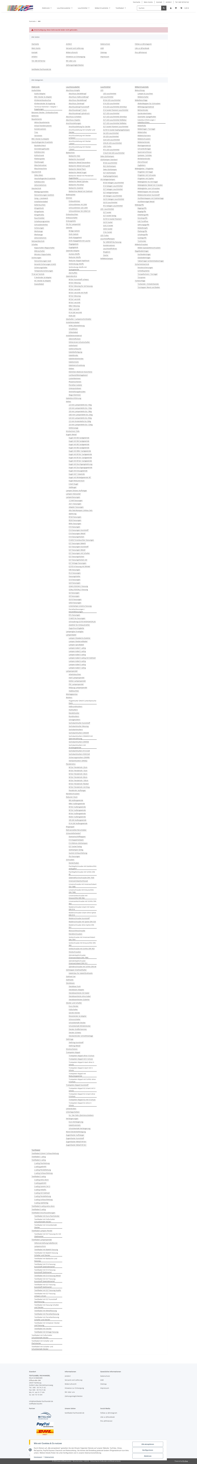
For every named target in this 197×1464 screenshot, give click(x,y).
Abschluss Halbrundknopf (79, 97)
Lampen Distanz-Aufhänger (76, 490)
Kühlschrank (39, 155)
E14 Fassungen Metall (77, 533)
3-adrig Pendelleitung (42, 1196)
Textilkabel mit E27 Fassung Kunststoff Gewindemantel (44, 1280)
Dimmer (69, 198)
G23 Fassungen (74, 583)
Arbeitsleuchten (75, 674)
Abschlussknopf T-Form (78, 110)
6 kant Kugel (73, 484)
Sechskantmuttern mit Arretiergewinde (77, 746)
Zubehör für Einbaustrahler (79, 625)
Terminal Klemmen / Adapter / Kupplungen (46, 108)
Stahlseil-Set (70, 976)
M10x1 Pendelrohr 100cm (78, 780)
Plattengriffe (142, 231)
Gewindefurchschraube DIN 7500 (81, 878)
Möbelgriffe (139, 205)
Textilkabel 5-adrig (39, 1209)
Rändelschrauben (73, 794)
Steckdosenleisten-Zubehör (79, 999)
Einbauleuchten (72, 214)
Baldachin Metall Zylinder (78, 181)
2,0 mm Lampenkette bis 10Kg (80, 405)
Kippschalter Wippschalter (44, 248)
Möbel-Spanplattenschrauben (149, 248)
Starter (105, 255)
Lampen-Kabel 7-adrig (77, 668)
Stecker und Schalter (74, 1003)
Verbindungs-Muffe (76, 264)
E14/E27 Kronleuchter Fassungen (81, 540)
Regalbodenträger (142, 251)
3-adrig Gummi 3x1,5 (42, 1186)
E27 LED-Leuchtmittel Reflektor (115, 120)
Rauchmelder (39, 218)
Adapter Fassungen (76, 507)
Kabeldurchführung (73, 398)
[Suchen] (163, 8)
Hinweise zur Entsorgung (75, 57)
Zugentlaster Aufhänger (75, 1135)
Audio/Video (36, 90)
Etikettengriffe (143, 215)
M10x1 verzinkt (74, 289)
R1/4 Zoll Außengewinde (78, 823)
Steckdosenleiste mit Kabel (79, 993)
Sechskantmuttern (76, 729)
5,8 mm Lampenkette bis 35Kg (80, 418)
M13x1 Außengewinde (77, 810)
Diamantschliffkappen (77, 836)
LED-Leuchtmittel (109, 93)
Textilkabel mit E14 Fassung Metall (47, 1276)
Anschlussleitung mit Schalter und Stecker (82, 131)
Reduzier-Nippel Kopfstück (79, 260)
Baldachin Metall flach (77, 169)
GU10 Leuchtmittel (110, 202)
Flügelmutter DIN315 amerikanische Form (82, 702)
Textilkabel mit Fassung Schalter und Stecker (46, 1306)
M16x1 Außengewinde (77, 813)
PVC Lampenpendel (76, 684)
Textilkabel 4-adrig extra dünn (43, 1206)
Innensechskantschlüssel (78, 881)
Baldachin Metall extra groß (79, 166)
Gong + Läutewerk (41, 198)
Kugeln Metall (71, 434)
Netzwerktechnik (38, 241)
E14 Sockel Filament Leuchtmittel (115, 110)
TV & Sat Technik (38, 274)
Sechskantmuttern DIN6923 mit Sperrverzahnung (81, 737)
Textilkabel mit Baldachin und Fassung (45, 1259)
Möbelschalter (143, 97)
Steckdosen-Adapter (76, 990)
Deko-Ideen (38, 175)
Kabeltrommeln (75, 1125)
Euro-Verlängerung (76, 1122)
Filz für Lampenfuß (73, 224)
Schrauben (70, 860)
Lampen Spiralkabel (76, 645)
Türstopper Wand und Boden (149, 287)
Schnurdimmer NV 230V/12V (79, 211)
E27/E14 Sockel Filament (112, 219)
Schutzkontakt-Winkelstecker (80, 1026)
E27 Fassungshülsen (76, 556)
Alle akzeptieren (147, 1444)
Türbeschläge (140, 281)
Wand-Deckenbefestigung (76, 1132)
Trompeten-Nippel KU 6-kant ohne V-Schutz (82, 1095)
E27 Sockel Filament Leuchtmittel (115, 126)
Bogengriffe (142, 208)
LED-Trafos (107, 146)
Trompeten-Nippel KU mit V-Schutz (82, 1100)
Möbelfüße (142, 126)
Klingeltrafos (39, 215)
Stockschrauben (75, 952)
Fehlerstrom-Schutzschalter (79, 342)
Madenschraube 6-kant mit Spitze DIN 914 (82, 908)
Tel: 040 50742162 (182, 2)
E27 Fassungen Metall (77, 550)
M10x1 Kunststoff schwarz (79, 279)
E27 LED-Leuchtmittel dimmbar (115, 117)
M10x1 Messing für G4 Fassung (81, 286)
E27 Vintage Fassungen (77, 563)
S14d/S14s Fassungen (77, 618)
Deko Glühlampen (107, 156)
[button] (170, 8)
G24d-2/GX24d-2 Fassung (78, 586)
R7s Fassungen (74, 615)
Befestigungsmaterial (146, 107)
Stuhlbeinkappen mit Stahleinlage (151, 198)
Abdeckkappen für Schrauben (149, 103)
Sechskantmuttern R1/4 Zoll (79, 751)
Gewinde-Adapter (72, 251)
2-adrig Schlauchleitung (43, 1173)
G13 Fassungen (74, 580)
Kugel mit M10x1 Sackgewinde (80, 454)
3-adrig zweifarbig (41, 1203)
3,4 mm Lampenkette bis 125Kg (81, 424)
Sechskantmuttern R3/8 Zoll (79, 754)
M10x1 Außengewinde (77, 807)
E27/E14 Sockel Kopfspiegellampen (116, 130)
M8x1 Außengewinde (77, 803)
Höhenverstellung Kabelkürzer (46, 1243)
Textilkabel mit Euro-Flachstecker (47, 1216)
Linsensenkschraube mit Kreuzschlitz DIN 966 (78, 896)
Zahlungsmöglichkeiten (75, 65)
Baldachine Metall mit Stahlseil (80, 191)
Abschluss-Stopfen (73, 120)
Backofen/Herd (40, 145)
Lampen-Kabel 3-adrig (77, 654)
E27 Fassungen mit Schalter (79, 553)
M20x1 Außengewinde (77, 817)
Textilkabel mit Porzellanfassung (46, 1314)
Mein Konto (148, 2)
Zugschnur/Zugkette (76, 628)
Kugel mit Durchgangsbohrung (80, 464)
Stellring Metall (74, 1046)
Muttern (69, 697)
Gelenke (69, 227)
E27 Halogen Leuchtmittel (113, 189)
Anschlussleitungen (73, 123)
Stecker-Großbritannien (78, 1029)
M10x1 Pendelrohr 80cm (78, 777)
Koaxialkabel (39, 284)
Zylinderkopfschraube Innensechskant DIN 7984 (78, 956)
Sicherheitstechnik (142, 264)
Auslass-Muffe (74, 254)
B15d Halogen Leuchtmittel (113, 183)
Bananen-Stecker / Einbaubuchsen (45, 112)
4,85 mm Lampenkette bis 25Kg (81, 415)
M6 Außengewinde (76, 800)
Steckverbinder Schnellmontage (81, 1036)
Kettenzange (73, 428)
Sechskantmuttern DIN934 (79, 742)
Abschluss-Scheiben (73, 117)
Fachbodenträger (144, 254)
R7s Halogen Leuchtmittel (113, 206)
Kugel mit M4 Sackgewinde (79, 441)
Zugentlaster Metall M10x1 (76, 1142)
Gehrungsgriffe (143, 225)
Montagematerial (144, 145)
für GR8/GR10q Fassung (112, 242)
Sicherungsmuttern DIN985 (79, 757)
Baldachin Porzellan (76, 185)
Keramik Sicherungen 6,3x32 (45, 264)
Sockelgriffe (142, 238)
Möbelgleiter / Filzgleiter (144, 168)
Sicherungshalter (40, 267)
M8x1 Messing (74, 306)
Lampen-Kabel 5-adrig (77, 664)
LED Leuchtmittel (106, 97)
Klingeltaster (39, 211)
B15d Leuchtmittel (110, 163)
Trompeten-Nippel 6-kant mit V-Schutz (81, 1069)
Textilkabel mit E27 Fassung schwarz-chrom (44, 1294)
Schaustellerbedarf (73, 833)
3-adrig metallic (40, 1190)
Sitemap (103, 52)
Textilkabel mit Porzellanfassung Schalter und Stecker (46, 1318)
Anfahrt (169, 2)
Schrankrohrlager (144, 149)
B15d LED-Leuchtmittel (112, 100)
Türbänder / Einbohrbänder (148, 284)
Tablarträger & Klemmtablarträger (151, 261)
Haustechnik (36, 172)
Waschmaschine (40, 168)
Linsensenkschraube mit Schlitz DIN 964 (82, 902)
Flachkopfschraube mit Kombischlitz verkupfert (82, 867)
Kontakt (159, 2)
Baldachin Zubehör (76, 188)
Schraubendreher (41, 225)
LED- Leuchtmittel (107, 209)
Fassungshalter (74, 576)
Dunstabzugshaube (41, 149)
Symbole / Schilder (145, 155)
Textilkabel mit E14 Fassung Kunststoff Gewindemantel (44, 1265)
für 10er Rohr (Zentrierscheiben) (81, 1115)
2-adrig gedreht (40, 1166)
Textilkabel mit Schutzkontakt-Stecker (45, 1226)
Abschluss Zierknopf (76, 103)
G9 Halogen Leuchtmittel (112, 196)
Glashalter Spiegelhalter (147, 117)
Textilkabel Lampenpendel (42, 1240)
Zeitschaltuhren (40, 185)
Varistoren (38, 135)
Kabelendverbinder (76, 358)
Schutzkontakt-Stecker (77, 1023)
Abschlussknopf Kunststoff (79, 107)
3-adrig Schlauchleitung (43, 1199)
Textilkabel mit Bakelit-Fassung (46, 1249)
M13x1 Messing (75, 296)
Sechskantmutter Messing (79, 726)
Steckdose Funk (74, 986)
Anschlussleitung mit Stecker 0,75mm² (80, 136)
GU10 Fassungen (75, 599)
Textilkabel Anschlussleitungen (43, 1213)
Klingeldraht (39, 208)
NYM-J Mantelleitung (77, 326)
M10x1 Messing (75, 283)
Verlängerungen (72, 1118)
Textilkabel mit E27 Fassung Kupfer (47, 1290)
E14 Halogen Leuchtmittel (113, 186)
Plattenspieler (39, 159)
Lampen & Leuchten (145, 93)
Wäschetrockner (40, 165)
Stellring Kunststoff (76, 1042)
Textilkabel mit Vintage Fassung (46, 1332)
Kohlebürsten (39, 152)
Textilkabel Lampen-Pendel (42, 1231)
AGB (102, 48)
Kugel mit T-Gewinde (77, 474)
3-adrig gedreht (40, 1183)
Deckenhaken (74, 863)
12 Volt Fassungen (76, 500)
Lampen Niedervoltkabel (78, 641)
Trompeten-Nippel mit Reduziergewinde (77, 1074)
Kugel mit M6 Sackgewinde (79, 448)
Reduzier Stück (71, 797)
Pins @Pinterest (141, 52)
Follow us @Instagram (143, 44)
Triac (36, 132)
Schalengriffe (143, 234)
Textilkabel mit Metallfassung (45, 1311)
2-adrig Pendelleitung (42, 1170)
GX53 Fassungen (75, 603)
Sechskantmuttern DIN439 (79, 733)
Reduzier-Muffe (75, 257)
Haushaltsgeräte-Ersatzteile (42, 142)
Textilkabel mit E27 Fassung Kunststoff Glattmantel (44, 1285)
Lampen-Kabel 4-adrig (77, 661)
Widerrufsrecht (72, 52)
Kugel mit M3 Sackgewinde (79, 438)
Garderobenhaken (145, 113)
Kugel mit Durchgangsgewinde (80, 467)
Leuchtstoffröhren (110, 249)
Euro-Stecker (73, 1006)
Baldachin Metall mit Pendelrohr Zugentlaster (81, 177)
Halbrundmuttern (75, 706)
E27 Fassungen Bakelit (77, 543)
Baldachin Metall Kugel (77, 172)
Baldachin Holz (74, 156)
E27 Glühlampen (109, 173)
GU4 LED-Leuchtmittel (111, 140)
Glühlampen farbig (76, 850)
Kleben (71, 368)
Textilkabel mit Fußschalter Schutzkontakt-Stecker (44, 1220)
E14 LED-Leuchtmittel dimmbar (115, 107)
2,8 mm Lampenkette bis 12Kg (80, 408)
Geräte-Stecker (74, 1013)
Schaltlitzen (73, 329)
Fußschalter (73, 1009)
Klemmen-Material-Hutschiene (80, 372)
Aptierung (72, 514)
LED (101, 90)
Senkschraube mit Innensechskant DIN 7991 (82, 938)
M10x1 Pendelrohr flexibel (79, 784)
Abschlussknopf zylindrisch (79, 113)
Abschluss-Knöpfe (73, 90)
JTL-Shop (185, 1461)
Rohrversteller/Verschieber (76, 830)
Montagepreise (72, 694)
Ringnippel (70, 827)
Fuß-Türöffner (143, 221)
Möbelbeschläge (141, 100)
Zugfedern (142, 165)
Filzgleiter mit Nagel (145, 172)
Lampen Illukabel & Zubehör (79, 638)
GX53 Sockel (107, 229)
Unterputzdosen (75, 388)
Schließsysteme (143, 271)
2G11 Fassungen (75, 504)
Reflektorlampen (106, 258)
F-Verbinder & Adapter (43, 277)
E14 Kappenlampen (76, 840)
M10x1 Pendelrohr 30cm (78, 774)
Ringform (106, 252)
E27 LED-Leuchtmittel (111, 113)
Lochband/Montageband (78, 375)
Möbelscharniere (144, 135)
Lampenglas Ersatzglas (74, 631)
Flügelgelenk (73, 244)
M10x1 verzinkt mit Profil (78, 293)
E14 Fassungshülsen (76, 537)
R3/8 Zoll (72, 316)
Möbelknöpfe (143, 228)
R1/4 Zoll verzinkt (75, 312)
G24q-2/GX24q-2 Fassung (78, 589)
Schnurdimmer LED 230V (78, 208)
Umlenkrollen (71, 1109)
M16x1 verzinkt (74, 302)
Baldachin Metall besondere (79, 162)
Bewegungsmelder (41, 192)
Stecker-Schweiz (75, 1032)
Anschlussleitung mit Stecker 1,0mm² (80, 142)
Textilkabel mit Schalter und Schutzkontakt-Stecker (42, 1347)
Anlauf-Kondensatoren (43, 126)
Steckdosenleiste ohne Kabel (80, 996)
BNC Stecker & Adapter (43, 97)
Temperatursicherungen (43, 271)
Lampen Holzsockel (73, 494)
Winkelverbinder (144, 159)
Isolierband (73, 345)
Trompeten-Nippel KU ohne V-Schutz (80, 1104)
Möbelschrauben (144, 139)
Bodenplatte (70, 194)
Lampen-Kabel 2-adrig (77, 651)
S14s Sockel (107, 232)
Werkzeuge (38, 231)
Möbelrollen (142, 132)
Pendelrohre (70, 764)
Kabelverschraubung (77, 365)
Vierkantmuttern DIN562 (78, 761)
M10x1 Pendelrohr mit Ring (79, 787)
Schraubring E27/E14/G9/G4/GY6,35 (82, 621)
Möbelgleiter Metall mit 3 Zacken (150, 185)
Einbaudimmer (74, 201)
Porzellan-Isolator (75, 385)
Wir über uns (71, 61)
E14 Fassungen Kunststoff (78, 530)
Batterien (35, 116)
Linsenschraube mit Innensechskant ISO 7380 (82, 885)
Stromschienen (72, 1049)
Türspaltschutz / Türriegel (147, 274)
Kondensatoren (40, 129)
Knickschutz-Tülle (72, 431)
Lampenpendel (72, 671)
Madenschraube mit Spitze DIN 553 (82, 922)
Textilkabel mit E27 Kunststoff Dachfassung (45, 1300)
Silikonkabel (73, 332)
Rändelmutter (74, 713)
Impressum (38, 1457)
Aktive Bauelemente (41, 122)
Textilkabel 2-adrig (39, 1160)
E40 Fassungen (74, 570)
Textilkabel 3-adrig (39, 1176)
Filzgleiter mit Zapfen (146, 178)
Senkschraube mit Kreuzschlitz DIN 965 (82, 944)
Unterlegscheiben (73, 1112)
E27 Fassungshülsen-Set (78, 560)
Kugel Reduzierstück (76, 481)
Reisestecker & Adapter (78, 1016)
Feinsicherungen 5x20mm (44, 195)
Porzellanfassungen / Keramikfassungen (77, 610)
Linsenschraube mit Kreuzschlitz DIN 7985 (81, 891)
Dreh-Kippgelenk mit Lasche (79, 241)
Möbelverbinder (144, 142)
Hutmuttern (73, 710)
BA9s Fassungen (75, 523)
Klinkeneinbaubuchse (42, 100)
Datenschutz (49, 1457)
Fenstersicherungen (145, 267)
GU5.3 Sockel (108, 225)
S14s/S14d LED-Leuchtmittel (113, 153)
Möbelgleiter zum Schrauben (149, 188)
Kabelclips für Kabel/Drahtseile (81, 973)
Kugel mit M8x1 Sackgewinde (80, 451)
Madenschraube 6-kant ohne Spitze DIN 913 (82, 914)
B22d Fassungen (75, 520)
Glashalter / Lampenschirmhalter (78, 319)
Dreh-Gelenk (73, 234)
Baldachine (70, 153)
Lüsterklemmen (75, 378)
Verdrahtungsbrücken (77, 391)
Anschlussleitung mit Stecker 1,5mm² (80, 148)
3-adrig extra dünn (41, 1180)
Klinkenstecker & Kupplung (44, 103)
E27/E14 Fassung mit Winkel (79, 566)
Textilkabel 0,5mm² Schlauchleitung (45, 1153)
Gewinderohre (71, 276)
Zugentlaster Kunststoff (75, 1138)
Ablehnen (148, 1456)
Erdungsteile (71, 221)
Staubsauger (39, 162)
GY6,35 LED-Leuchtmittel (112, 143)
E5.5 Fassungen (75, 573)
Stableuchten (74, 691)
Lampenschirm (40, 1246)
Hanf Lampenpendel (76, 678)
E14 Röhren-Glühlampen (78, 843)
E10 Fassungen (74, 527)
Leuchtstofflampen (107, 239)
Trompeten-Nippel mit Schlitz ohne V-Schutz (82, 1080)
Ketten (68, 401)
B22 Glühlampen (109, 166)
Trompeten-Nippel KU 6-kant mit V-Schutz (82, 1089)
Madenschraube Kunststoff (79, 918)
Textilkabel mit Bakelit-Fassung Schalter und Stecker (46, 1254)
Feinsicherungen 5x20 (42, 261)
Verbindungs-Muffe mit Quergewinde (78, 268)
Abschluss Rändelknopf (78, 100)
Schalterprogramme (42, 221)
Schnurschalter (74, 1019)
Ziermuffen (73, 273)
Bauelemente (37, 119)
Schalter (35, 244)
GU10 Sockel (108, 222)
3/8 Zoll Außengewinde (77, 820)
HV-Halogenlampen (107, 179)
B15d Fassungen (75, 517)
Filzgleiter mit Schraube (147, 175)
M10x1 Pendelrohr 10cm (78, 770)
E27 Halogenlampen (110, 192)
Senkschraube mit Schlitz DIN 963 (82, 948)
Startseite (136, 2)
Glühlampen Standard (108, 159)
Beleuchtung (140, 90)
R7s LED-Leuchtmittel (111, 150)
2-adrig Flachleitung (42, 1163)
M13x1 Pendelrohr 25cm (78, 767)
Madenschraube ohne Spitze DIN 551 (81, 926)
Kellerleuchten (39, 205)
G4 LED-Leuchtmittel (111, 133)
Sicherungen (39, 228)
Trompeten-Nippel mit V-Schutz (81, 1059)
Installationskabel (41, 201)
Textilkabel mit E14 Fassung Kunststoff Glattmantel (44, 1271)
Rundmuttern (74, 716)
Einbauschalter (72, 218)
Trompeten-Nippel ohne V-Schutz (81, 1056)
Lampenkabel (71, 635)
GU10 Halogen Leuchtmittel (113, 199)
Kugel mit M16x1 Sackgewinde (80, 461)
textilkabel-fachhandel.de (41, 69)
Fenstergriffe (142, 218)
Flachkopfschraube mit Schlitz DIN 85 (82, 873)
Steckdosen (70, 983)
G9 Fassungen (74, 596)
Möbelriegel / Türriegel (146, 129)
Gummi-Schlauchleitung (78, 853)
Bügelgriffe (142, 211)
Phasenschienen (75, 382)
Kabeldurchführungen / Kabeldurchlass (147, 121)
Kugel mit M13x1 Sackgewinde (80, 457)
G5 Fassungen (74, 593)
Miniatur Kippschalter (42, 254)
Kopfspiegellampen (110, 176)
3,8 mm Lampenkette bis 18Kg (80, 411)
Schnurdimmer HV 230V (78, 204)
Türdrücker (142, 241)
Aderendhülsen (75, 339)
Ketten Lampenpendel (77, 681)
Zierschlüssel (143, 162)
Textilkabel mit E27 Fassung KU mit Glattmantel (47, 1235)
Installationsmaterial (74, 335)
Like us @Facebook (142, 48)
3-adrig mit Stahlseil (42, 1193)
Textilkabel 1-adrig (39, 1157)
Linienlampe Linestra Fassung (80, 606)
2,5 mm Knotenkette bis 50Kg (80, 421)
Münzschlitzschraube (77, 931)
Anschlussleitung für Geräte (79, 126)
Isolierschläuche (75, 349)
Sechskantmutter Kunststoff (79, 723)
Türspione (141, 277)
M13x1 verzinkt (74, 299)
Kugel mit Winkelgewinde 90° (80, 477)
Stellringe (69, 1039)
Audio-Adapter (39, 93)
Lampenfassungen (73, 497)
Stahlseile (69, 980)
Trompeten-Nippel (73, 1052)
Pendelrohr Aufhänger (77, 790)
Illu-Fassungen (74, 856)
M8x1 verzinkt (74, 309)
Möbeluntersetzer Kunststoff (149, 195)
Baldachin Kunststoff (77, 159)
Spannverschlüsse (145, 152)
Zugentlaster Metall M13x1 (76, 1145)
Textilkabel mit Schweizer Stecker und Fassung (47, 1324)
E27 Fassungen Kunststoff (78, 547)
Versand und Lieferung (75, 48)
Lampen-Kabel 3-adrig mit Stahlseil (82, 658)
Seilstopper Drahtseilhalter (76, 970)
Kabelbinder (73, 355)
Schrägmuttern (74, 720)
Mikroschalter (39, 251)
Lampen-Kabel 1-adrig (77, 648)
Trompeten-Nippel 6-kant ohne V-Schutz (81, 1063)
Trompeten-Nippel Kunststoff (77, 1085)
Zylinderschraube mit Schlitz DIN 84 (82, 966)
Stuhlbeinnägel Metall (146, 201)
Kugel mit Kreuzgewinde (78, 471)
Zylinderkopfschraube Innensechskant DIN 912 (78, 962)
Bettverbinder (143, 110)
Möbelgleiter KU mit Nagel (148, 182)
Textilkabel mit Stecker (43, 1329)
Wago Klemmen (75, 395)
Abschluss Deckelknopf (77, 93)
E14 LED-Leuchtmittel (111, 103)
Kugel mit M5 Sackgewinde (79, 444)
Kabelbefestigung (75, 352)
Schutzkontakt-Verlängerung (79, 1128)
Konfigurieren (147, 1450)
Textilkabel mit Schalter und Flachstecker (42, 1342)
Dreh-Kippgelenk (75, 237)
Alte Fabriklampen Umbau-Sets (80, 510)
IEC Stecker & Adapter (42, 281)
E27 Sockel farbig (75, 846)
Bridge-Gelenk (74, 231)
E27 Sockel (107, 212)
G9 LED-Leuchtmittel (111, 136)
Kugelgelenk (73, 247)
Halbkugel (72, 487)
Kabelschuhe (74, 362)
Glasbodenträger (144, 257)
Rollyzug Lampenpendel (78, 687)
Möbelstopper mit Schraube (148, 192)
